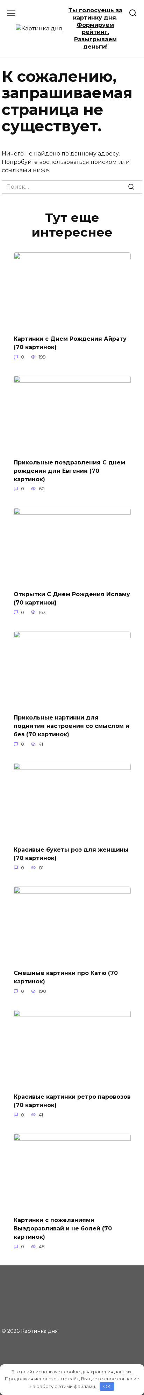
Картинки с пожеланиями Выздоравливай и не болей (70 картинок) (63, 1228)
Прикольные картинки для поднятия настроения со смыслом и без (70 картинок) (71, 726)
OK (106, 1386)
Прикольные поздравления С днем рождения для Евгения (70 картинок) (69, 470)
